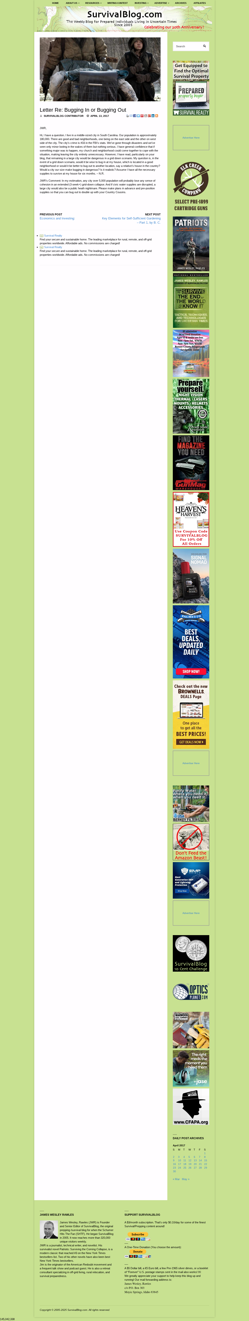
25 (184, 1167)
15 (205, 1160)
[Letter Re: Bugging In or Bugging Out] (100, 69)
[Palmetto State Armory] (191, 641)
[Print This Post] (127, 115)
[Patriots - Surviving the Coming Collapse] (191, 243)
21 (200, 1164)
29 (205, 1167)
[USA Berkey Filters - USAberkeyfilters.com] (191, 803)
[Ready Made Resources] (191, 406)
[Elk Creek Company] (191, 187)
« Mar (176, 1179)
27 (195, 1167)
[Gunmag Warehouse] (191, 462)
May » (185, 1179)
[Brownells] (191, 714)
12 (189, 1160)
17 (179, 1164)
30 (174, 1171)
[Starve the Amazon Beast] (191, 842)
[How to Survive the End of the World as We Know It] (191, 300)
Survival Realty (51, 235)
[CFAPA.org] (191, 1106)
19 (189, 1164)
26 (189, 1167)
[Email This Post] (131, 115)
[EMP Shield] (191, 880)
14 (200, 1160)
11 (184, 1160)
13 (195, 1160)
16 (174, 1164)
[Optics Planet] (191, 991)
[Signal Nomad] (191, 576)
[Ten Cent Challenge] (191, 953)
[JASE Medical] (191, 1068)
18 (184, 1164)
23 (174, 1167)
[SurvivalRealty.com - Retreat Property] (191, 88)
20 (195, 1164)
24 (179, 1167)
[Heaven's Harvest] (191, 519)
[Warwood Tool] (191, 1030)
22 (205, 1164)
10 (179, 1160)
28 (200, 1167)
